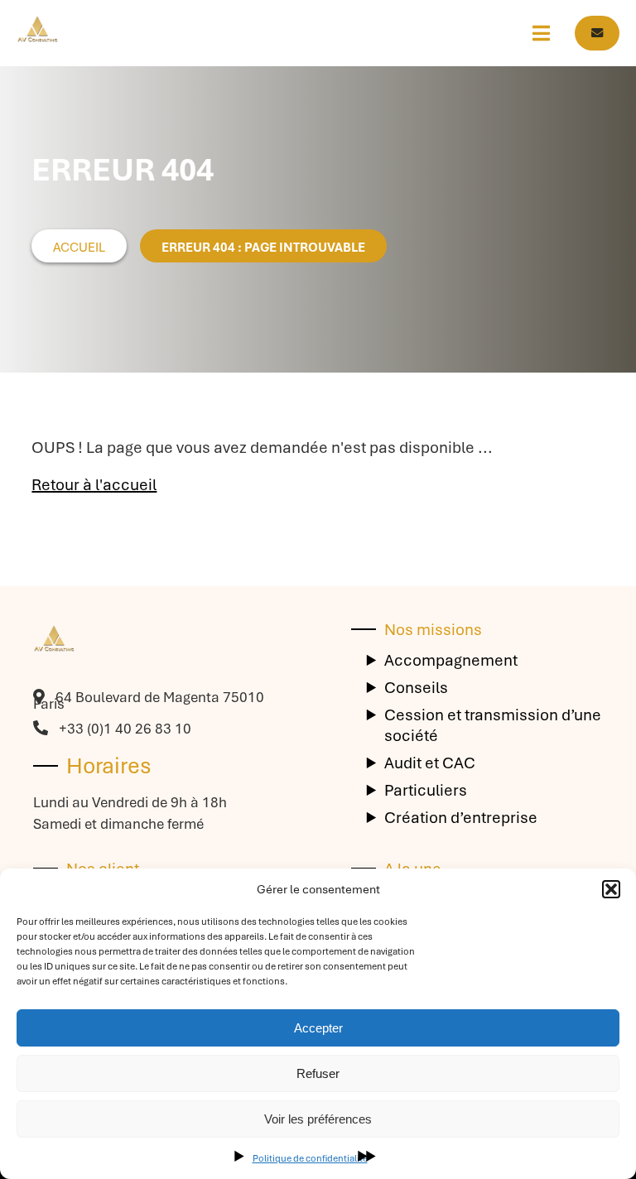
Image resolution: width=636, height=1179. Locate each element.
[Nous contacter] (597, 33)
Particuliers (425, 790)
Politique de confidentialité (310, 1158)
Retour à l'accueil (94, 484)
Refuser (318, 1073)
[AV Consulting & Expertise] (37, 33)
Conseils (416, 687)
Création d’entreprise (460, 817)
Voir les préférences (318, 1119)
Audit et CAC (429, 763)
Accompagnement (451, 660)
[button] (611, 889)
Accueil (79, 247)
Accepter (318, 1028)
